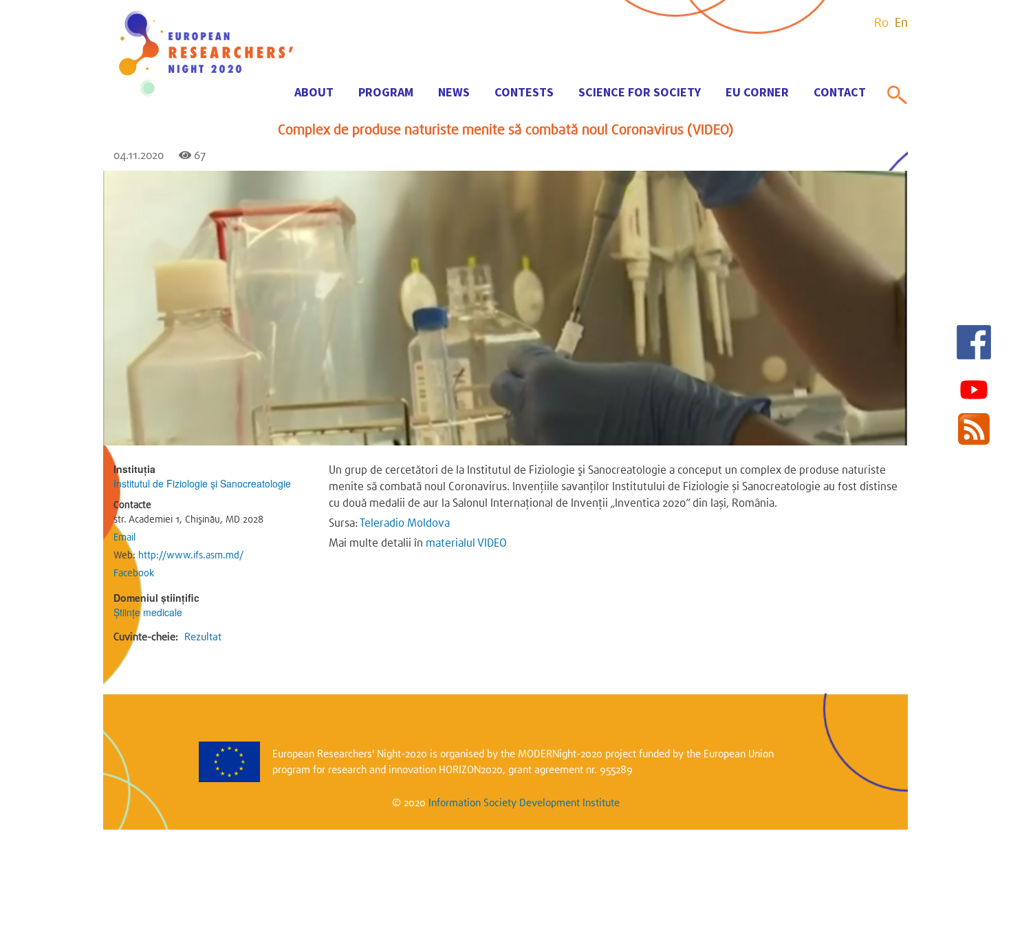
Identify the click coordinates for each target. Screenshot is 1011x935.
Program (385, 92)
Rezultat (202, 637)
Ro (881, 22)
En (901, 22)
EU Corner (757, 92)
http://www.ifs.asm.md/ (190, 555)
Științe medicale (147, 612)
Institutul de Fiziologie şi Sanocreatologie (202, 483)
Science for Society (639, 92)
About (314, 92)
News (454, 92)
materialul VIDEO (466, 543)
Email (124, 537)
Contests (524, 92)
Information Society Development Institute (524, 803)
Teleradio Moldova (405, 523)
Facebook (133, 573)
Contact (840, 92)
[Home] (206, 97)
